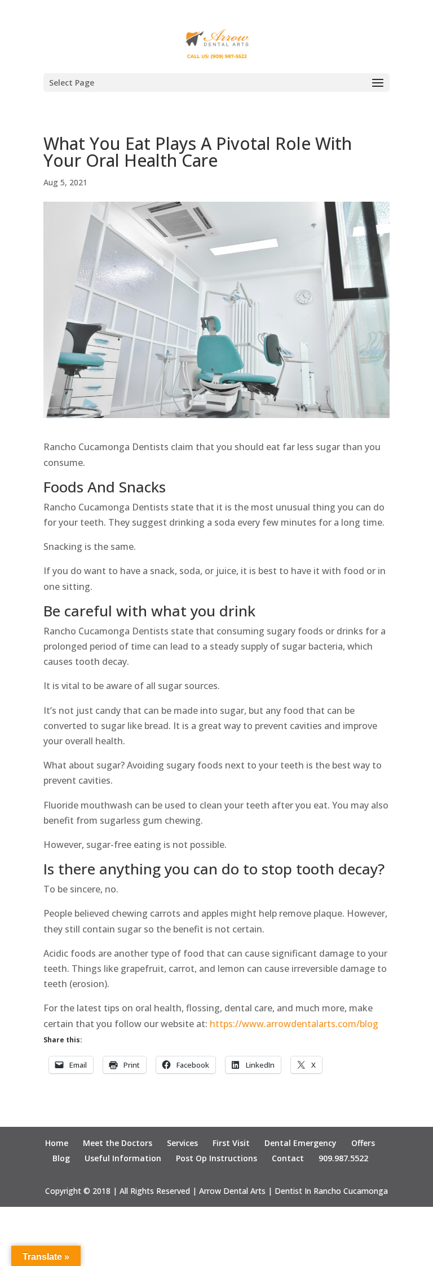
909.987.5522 (343, 1158)
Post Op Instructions (216, 1158)
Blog (61, 1158)
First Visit (231, 1143)
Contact (288, 1158)
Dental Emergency (300, 1143)
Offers (363, 1143)
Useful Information (123, 1158)
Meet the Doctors (117, 1143)
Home (56, 1143)
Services (182, 1143)
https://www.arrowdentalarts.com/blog (294, 1024)
